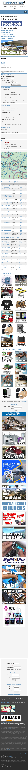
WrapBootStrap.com (12, 755)
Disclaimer (8, 749)
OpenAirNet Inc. (23, 753)
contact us (10, 756)
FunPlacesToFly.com (5, 753)
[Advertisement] (14, 642)
